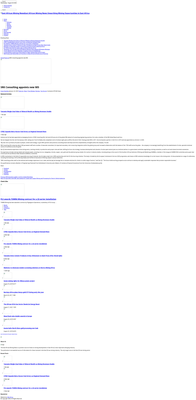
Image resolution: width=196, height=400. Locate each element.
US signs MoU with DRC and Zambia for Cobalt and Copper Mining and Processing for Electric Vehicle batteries (33, 178)
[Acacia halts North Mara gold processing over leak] (8, 325)
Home (5, 19)
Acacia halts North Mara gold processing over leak (21, 328)
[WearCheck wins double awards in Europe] (8, 313)
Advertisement (8, 5)
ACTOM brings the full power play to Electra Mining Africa (20, 48)
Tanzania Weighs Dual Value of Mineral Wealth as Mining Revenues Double (24, 40)
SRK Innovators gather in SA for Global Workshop (17, 177)
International (7, 32)
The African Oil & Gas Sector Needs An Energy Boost (22, 304)
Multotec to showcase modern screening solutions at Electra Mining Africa (24, 46)
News (5, 20)
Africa (5, 31)
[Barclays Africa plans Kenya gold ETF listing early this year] (8, 289)
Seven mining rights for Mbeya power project (19, 281)
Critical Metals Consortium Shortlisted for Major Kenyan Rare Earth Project (24, 52)
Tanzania (9, 26)
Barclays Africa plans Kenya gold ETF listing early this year (24, 292)
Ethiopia (9, 22)
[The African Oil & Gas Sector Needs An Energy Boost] (8, 301)
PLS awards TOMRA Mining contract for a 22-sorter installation (21, 43)
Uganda (9, 28)
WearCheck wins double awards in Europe (18, 316)
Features (6, 34)
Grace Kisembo (5, 91)
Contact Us (7, 7)
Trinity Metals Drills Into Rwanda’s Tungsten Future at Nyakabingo (22, 51)
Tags (5, 209)
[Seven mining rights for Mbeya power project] (8, 278)
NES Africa (10, 397)
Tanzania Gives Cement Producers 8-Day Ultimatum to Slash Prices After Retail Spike (27, 45)
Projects (6, 35)
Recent (5, 205)
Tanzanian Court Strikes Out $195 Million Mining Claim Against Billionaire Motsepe (27, 49)
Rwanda (9, 25)
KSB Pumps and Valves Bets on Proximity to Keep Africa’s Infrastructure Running (26, 53)
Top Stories (43, 91)
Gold (2, 334)
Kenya (8, 23)
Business (6, 29)
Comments (7, 208)
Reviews (37, 91)
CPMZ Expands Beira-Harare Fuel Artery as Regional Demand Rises (22, 42)
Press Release (31, 91)
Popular (6, 206)
